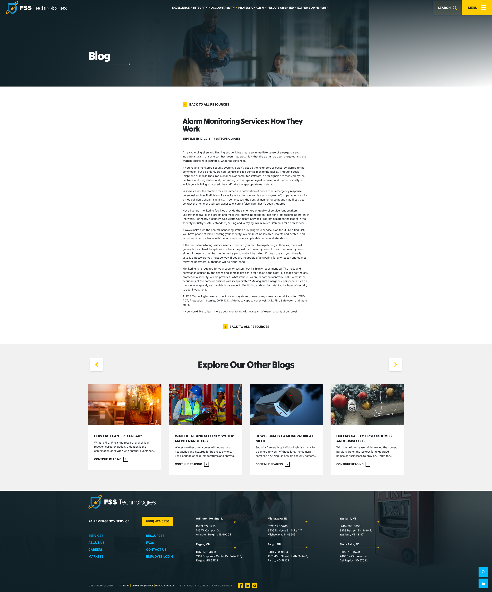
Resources (155, 536)
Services (95, 536)
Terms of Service (142, 585)
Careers (95, 549)
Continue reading (107, 459)
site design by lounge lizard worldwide (206, 585)
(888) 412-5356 (157, 521)
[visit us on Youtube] (254, 585)
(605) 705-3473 (350, 552)
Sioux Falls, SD (349, 544)
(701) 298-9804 (278, 552)
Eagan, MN (203, 544)
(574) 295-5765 (278, 526)
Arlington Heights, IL (209, 518)
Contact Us (156, 549)
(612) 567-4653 (206, 552)
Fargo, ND (274, 544)
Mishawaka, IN (277, 518)
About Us (96, 543)
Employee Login (159, 556)
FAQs (150, 543)
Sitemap (124, 585)
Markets (96, 556)
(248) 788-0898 (350, 526)
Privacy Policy (164, 585)
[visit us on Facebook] (240, 585)
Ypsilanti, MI (348, 518)
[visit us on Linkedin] (247, 585)
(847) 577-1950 (206, 526)
